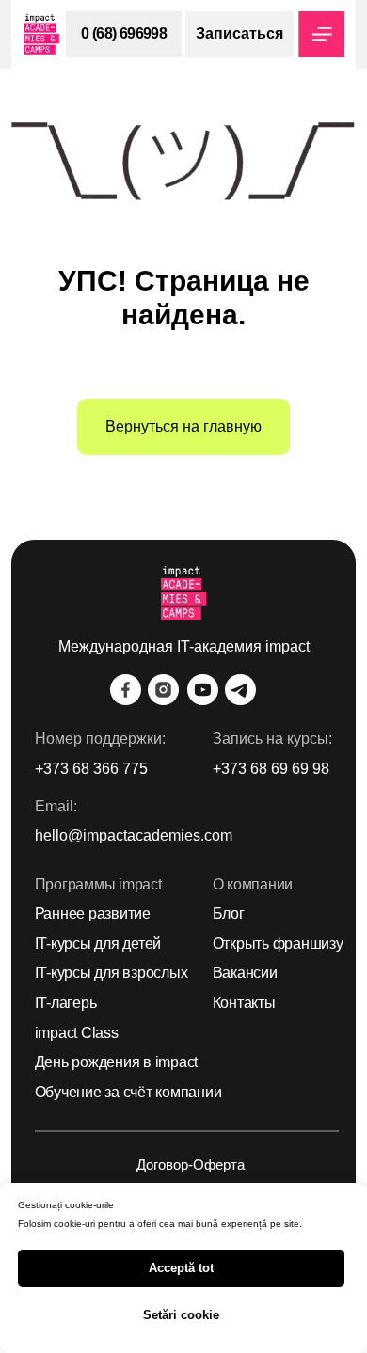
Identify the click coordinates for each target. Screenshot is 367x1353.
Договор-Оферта (190, 1164)
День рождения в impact (117, 1062)
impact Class (77, 1033)
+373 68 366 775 (91, 769)
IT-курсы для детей (98, 944)
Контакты (244, 1003)
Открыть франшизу (278, 944)
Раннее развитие (93, 913)
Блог (229, 913)
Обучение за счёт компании (128, 1092)
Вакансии (245, 973)
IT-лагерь (66, 1003)
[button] (239, 34)
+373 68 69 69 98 (271, 769)
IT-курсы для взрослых (111, 973)
